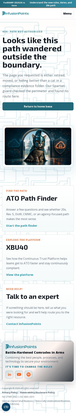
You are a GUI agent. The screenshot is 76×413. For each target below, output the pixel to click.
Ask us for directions (38, 116)
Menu (67, 13)
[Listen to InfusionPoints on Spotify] (28, 374)
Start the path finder (21, 226)
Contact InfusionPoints (23, 324)
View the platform (19, 275)
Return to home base (38, 106)
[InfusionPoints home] (15, 13)
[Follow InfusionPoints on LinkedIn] (9, 374)
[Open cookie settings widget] (6, 407)
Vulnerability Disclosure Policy (37, 392)
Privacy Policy (10, 392)
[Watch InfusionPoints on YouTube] (19, 374)
